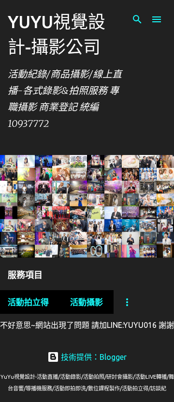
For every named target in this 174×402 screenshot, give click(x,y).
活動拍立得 (28, 302)
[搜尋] (137, 19)
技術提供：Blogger (93, 357)
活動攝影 (86, 302)
